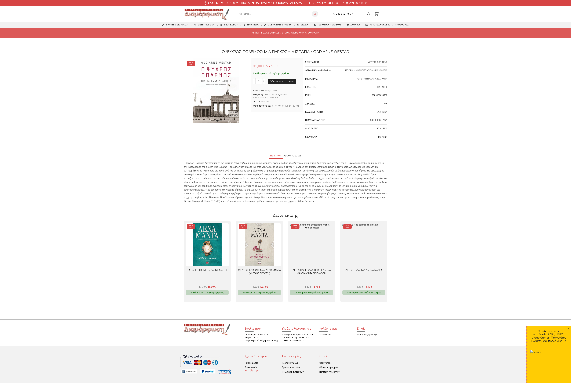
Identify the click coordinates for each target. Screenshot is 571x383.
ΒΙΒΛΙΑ (264, 33)
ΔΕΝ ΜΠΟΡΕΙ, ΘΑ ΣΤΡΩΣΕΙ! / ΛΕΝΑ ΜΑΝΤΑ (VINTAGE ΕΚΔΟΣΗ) (312, 271)
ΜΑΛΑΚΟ (382, 137)
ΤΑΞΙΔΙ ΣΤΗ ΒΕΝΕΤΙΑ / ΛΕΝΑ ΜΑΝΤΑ (207, 270)
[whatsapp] (294, 106)
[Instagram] (251, 371)
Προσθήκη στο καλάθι (283, 81)
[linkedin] (290, 106)
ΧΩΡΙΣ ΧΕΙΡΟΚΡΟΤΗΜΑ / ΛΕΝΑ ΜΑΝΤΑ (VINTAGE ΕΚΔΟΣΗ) (259, 271)
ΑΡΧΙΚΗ (255, 33)
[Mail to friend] (286, 106)
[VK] (279, 106)
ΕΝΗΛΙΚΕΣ (274, 33)
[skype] (297, 106)
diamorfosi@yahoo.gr (367, 334)
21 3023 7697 (325, 334)
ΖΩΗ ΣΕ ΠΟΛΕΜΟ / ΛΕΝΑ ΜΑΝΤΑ (363, 270)
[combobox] (274, 14)
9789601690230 (379, 95)
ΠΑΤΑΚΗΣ (265, 101)
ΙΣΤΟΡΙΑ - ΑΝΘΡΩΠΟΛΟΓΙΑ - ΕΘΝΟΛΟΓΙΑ (300, 33)
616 (385, 103)
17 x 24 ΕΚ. (382, 128)
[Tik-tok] (256, 371)
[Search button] (315, 14)
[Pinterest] (283, 106)
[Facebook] (276, 106)
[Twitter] (272, 106)
